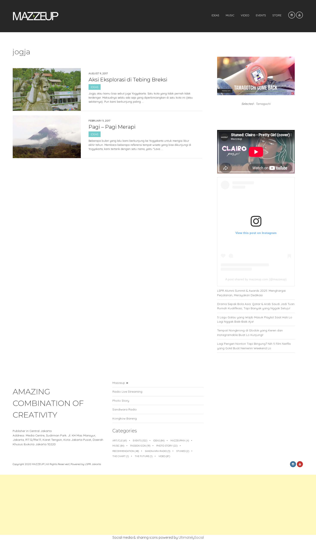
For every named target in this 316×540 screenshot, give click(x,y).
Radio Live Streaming (127, 391)
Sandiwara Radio (124, 409)
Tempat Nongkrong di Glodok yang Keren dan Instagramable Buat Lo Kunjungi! (250, 332)
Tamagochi (263, 103)
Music (230, 15)
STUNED (182, 451)
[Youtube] (299, 15)
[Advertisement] (129, 505)
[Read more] (142, 108)
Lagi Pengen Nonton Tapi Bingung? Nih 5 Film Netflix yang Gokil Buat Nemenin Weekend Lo (254, 346)
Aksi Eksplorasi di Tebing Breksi (128, 79)
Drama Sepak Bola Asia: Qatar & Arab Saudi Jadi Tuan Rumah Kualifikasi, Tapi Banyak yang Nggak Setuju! (256, 306)
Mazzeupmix (179, 440)
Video (245, 15)
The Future (143, 456)
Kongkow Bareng (124, 418)
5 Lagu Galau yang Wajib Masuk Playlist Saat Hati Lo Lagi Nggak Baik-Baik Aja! (254, 319)
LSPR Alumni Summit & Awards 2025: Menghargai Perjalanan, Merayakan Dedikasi (251, 293)
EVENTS (261, 15)
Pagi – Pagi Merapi (112, 127)
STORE (276, 15)
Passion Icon (140, 445)
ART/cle (119, 440)
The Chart (120, 456)
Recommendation (125, 451)
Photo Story (120, 400)
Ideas (215, 15)
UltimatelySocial (191, 537)
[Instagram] (291, 15)
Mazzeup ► (120, 382)
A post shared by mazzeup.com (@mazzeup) (256, 279)
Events (140, 440)
